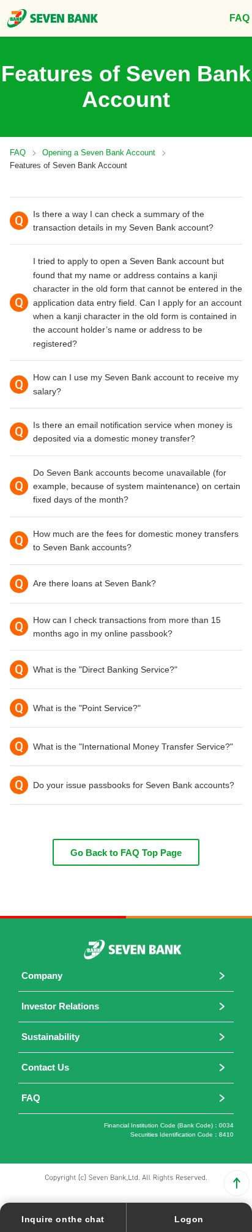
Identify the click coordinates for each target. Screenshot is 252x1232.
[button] (126, 221)
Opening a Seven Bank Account (98, 152)
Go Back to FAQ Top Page (126, 852)
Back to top (236, 1183)
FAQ (18, 152)
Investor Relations (60, 1006)
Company (41, 975)
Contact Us (45, 1067)
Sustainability (50, 1036)
